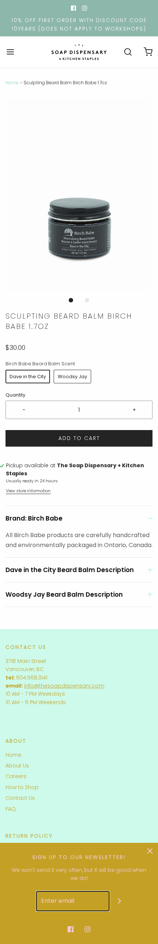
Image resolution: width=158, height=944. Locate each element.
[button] (79, 194)
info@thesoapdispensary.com (64, 685)
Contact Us (20, 798)
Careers (16, 776)
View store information (28, 491)
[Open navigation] (10, 52)
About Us (17, 765)
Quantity (15, 395)
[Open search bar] (128, 52)
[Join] (119, 901)
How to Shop (22, 787)
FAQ (11, 809)
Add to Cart (79, 438)
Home (12, 82)
